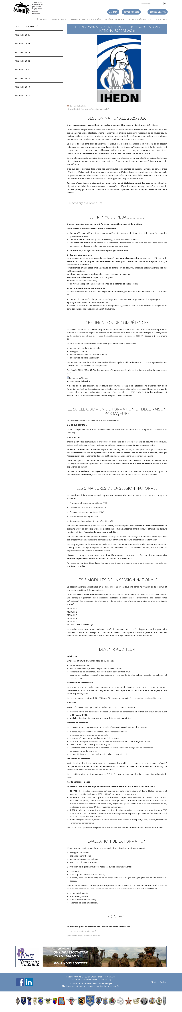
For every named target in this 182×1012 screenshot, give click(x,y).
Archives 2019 (22, 86)
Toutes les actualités (27, 26)
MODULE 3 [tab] (72, 615)
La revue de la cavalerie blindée (85, 19)
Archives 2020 (22, 78)
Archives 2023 (22, 52)
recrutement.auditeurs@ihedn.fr (81, 931)
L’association (57, 19)
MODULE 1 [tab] (72, 608)
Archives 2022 (22, 60)
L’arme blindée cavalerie (139, 19)
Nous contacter (157, 12)
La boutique (161, 19)
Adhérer (113, 12)
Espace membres (131, 12)
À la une (41, 19)
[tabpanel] (117, 630)
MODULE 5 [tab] (72, 621)
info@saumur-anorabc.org (99, 979)
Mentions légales (158, 982)
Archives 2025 (22, 34)
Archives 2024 (22, 43)
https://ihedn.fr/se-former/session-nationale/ (88, 109)
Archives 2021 (22, 69)
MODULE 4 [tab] (72, 618)
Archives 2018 (22, 95)
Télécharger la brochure (84, 203)
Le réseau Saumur (114, 19)
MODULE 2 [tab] (72, 611)
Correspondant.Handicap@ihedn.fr (145, 698)
